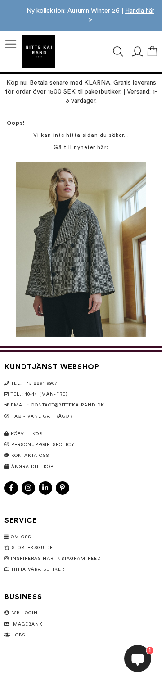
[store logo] (38, 51)
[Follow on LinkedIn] (45, 488)
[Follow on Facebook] (11, 488)
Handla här (139, 11)
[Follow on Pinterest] (62, 488)
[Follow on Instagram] (28, 488)
